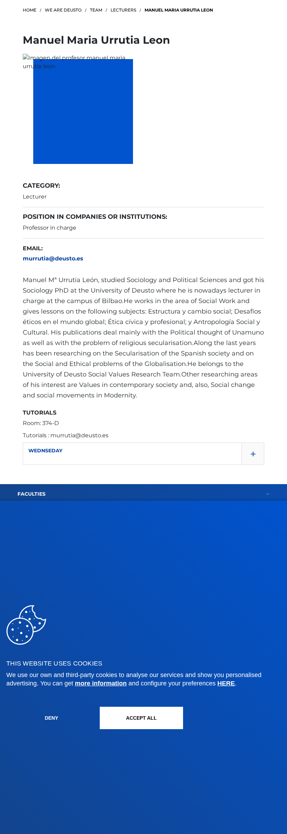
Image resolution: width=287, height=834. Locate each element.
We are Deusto (63, 10)
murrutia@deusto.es (53, 258)
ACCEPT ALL (141, 718)
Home (29, 10)
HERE (226, 683)
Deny (51, 718)
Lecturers (123, 10)
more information (101, 683)
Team (96, 10)
